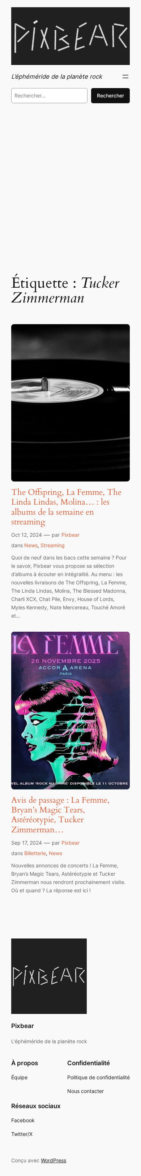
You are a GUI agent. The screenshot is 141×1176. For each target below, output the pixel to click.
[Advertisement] (70, 187)
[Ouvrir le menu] (125, 76)
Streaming (52, 545)
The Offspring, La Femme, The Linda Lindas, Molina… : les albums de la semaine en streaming (66, 507)
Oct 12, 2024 (26, 535)
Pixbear (70, 535)
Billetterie (35, 853)
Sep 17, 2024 (26, 843)
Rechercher (110, 95)
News (31, 545)
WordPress (53, 1160)
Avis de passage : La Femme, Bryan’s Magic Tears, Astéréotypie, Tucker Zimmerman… (60, 815)
